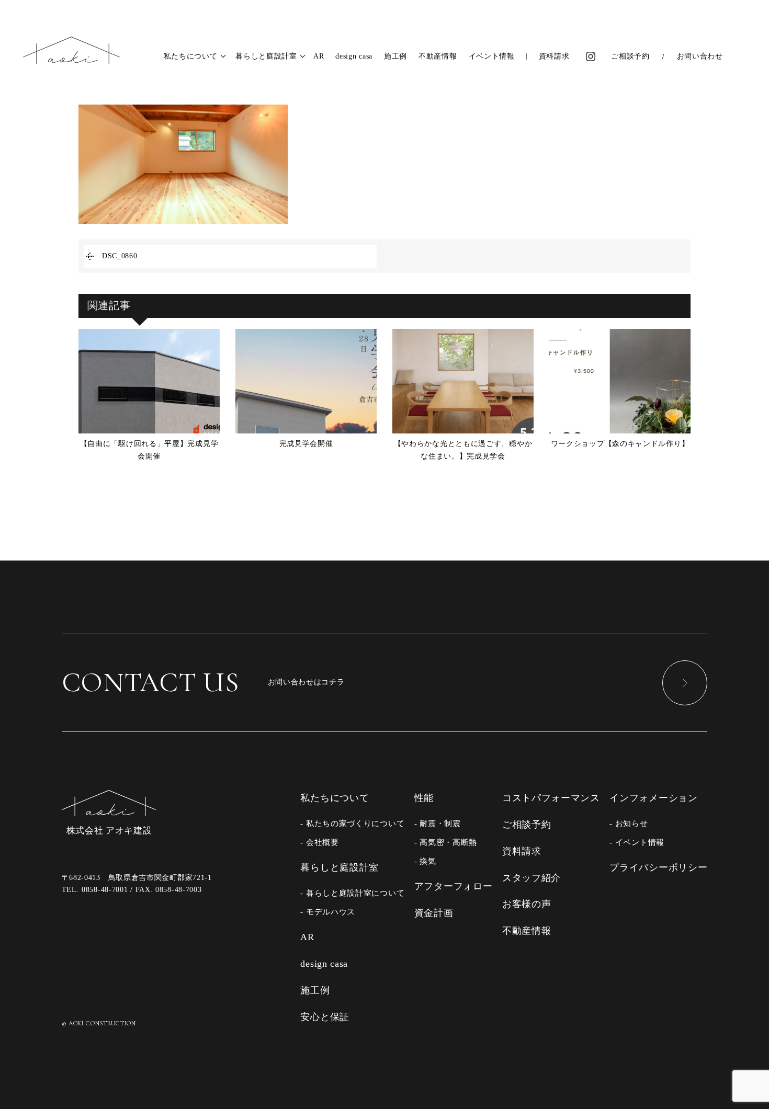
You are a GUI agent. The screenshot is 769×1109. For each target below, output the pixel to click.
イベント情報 (492, 56)
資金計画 (434, 913)
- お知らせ (628, 823)
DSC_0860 (120, 256)
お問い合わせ (700, 56)
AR (318, 56)
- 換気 (425, 860)
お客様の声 (526, 904)
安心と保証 (324, 1017)
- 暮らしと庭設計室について (352, 892)
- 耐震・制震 (437, 823)
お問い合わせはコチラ (203, 682)
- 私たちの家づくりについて (352, 823)
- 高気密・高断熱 (445, 842)
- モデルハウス (327, 911)
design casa (353, 56)
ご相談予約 (630, 56)
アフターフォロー (453, 886)
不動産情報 (438, 56)
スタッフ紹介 (531, 878)
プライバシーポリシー (658, 867)
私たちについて (191, 56)
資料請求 (554, 56)
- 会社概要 (319, 842)
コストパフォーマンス (551, 798)
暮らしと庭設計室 (266, 56)
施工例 (395, 56)
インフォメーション (653, 798)
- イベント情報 (636, 842)
